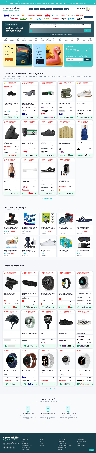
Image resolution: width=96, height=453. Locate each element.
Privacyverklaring (80, 439)
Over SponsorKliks (62, 439)
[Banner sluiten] (94, 3)
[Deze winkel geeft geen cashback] (66, 14)
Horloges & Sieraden (25, 447)
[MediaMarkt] (31, 15)
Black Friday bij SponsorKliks (64, 445)
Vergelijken (42, 445)
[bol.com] (7, 15)
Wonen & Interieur (25, 449)
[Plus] (47, 18)
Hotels (31, 9)
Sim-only (49, 9)
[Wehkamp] (63, 15)
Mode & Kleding (24, 439)
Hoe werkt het (61, 441)
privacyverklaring (80, 62)
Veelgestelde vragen (62, 447)
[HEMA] (15, 18)
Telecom (43, 9)
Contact (60, 449)
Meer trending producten (47, 388)
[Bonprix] (63, 18)
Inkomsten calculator (62, 443)
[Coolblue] (23, 15)
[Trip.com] (55, 15)
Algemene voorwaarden (82, 441)
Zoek (87, 30)
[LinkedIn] (14, 447)
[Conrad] (71, 18)
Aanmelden (87, 59)
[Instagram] (10, 447)
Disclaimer (79, 443)
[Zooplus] (23, 18)
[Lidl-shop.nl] (31, 18)
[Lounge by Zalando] (79, 18)
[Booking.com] (15, 15)
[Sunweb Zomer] (79, 15)
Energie (36, 9)
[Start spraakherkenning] (31, 30)
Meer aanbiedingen (47, 198)
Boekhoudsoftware (58, 9)
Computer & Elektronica (26, 445)
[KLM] (39, 18)
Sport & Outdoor (24, 443)
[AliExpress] (55, 18)
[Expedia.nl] (71, 15)
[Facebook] (4, 447)
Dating (66, 9)
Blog (41, 441)
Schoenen (23, 441)
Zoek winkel (87, 17)
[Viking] (47, 15)
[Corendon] (39, 15)
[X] (7, 447)
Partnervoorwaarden (81, 445)
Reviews (41, 439)
